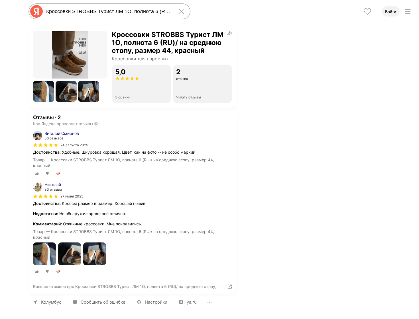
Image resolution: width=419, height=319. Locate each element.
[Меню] (407, 11)
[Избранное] (367, 11)
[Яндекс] (36, 11)
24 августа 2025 (74, 145)
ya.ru (192, 302)
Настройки (156, 302)
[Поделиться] (229, 33)
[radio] (37, 173)
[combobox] (108, 11)
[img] (45, 145)
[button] (43, 91)
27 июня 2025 (71, 196)
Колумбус (51, 302)
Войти (390, 11)
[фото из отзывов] (44, 254)
